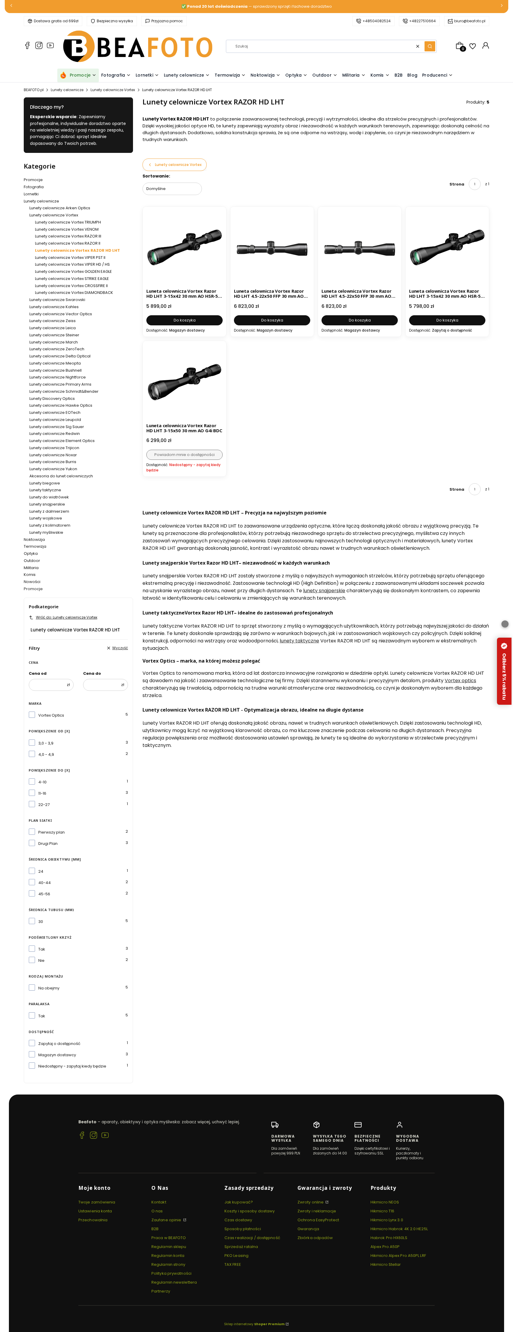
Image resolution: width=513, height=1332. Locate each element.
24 (40, 871)
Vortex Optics (51, 715)
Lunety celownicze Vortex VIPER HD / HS (72, 264)
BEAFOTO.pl (34, 89)
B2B (155, 1229)
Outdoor (32, 560)
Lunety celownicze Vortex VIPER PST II (70, 257)
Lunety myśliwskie (46, 532)
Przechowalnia (92, 1220)
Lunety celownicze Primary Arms (60, 384)
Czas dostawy (238, 1220)
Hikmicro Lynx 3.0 (386, 1220)
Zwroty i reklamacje (316, 1211)
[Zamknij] (505, 624)
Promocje (33, 180)
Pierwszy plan (51, 832)
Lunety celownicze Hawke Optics (60, 405)
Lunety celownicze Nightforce (57, 377)
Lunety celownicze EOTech (54, 412)
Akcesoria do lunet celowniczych (61, 476)
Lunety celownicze (67, 89)
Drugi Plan (48, 843)
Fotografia (34, 187)
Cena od (38, 673)
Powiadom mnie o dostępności (184, 454)
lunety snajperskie (324, 590)
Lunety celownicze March (53, 342)
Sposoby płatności (242, 1229)
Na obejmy (48, 988)
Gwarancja (308, 1229)
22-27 (44, 804)
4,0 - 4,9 (46, 754)
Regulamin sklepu (168, 1246)
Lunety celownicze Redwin (54, 433)
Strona (456, 184)
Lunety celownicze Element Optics (62, 441)
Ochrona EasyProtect (318, 1220)
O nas (157, 1211)
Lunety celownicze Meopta (55, 363)
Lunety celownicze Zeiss (52, 321)
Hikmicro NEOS (384, 1202)
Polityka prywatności (171, 1273)
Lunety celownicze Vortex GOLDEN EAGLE (73, 271)
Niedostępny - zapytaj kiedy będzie (72, 1066)
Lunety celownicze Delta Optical (60, 356)
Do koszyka (185, 320)
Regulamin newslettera (174, 1282)
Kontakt (158, 1202)
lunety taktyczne (299, 640)
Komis (30, 574)
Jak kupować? (238, 1202)
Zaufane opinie (166, 1220)
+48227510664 (422, 20)
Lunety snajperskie (47, 504)
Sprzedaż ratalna (241, 1246)
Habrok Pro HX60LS (388, 1238)
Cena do (92, 673)
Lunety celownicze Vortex (113, 89)
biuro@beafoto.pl (469, 20)
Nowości (32, 582)
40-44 (44, 883)
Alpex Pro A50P (385, 1246)
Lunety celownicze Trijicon (54, 448)
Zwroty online (310, 1202)
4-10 (42, 782)
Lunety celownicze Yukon (53, 469)
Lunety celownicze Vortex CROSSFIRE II (71, 286)
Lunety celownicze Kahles (54, 307)
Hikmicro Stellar (385, 1264)
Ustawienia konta (95, 1211)
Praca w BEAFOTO (168, 1238)
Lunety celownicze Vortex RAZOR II (67, 243)
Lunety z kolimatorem (49, 525)
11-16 (42, 793)
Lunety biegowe (44, 483)
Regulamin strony (168, 1264)
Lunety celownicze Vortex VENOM (67, 229)
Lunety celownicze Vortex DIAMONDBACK (74, 292)
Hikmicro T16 (382, 1211)
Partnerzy (160, 1291)
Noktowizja (34, 539)
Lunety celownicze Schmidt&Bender (64, 391)
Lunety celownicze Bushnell (55, 370)
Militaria (31, 568)
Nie (41, 960)
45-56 (44, 894)
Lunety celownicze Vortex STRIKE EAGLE (72, 278)
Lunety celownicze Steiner (54, 335)
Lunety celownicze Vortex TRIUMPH (68, 222)
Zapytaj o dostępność (59, 1043)
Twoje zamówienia (96, 1202)
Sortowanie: (156, 176)
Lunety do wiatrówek (49, 497)
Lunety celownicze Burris (52, 462)
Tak (41, 949)
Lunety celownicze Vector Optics (60, 314)
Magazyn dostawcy (57, 1055)
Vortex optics (460, 680)
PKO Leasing (236, 1255)
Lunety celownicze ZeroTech (56, 349)
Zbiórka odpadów (315, 1238)
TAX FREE (232, 1264)
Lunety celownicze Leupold (55, 419)
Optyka (31, 553)
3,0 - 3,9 (45, 743)
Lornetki (31, 194)
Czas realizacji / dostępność (252, 1238)
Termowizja (35, 546)
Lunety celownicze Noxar (53, 455)
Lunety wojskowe (45, 518)
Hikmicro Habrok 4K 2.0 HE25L (399, 1229)
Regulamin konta (168, 1255)
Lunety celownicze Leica (52, 328)
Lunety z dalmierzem (49, 511)
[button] (430, 46)
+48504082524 (376, 20)
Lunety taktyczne (45, 490)
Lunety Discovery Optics (52, 398)
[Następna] (501, 6)
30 (40, 921)
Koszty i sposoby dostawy (249, 1211)
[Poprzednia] (11, 6)
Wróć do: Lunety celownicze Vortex (66, 617)
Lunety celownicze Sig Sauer (56, 427)
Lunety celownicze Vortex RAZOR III (68, 236)
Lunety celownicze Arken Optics (59, 208)
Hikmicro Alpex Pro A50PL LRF (398, 1255)
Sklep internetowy (254, 1324)
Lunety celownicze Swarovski (57, 299)
